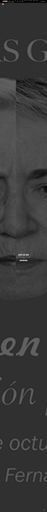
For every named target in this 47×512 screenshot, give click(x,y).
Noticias (27, 0)
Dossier (25, 0)
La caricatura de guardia (12, 1)
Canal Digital (22, 1)
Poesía (15, 0)
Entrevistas (30, 0)
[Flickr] (44, 1)
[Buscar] (39, 1)
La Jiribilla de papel (9, 1)
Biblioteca (37, 0)
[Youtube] (43, 1)
